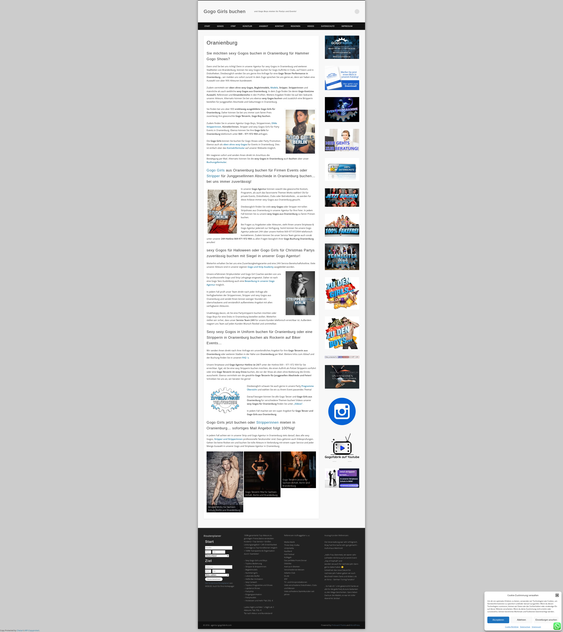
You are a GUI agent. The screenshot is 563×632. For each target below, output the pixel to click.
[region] (261, 482)
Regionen (295, 26)
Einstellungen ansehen (546, 620)
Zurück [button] (291, 507)
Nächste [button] (313, 507)
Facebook (345, 11)
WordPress (355, 625)
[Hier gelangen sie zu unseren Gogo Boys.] (342, 348)
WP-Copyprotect (32, 630)
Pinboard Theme (339, 625)
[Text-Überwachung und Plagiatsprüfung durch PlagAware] (342, 357)
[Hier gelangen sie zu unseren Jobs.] (342, 269)
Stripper (213, 176)
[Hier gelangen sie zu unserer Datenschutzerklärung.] (342, 180)
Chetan (20, 630)
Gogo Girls (216, 170)
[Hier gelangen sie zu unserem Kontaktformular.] (342, 150)
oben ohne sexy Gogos (235, 144)
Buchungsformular (216, 162)
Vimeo (351, 11)
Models (274, 87)
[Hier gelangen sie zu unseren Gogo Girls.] (342, 309)
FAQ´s (245, 357)
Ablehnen (521, 620)
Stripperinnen (268, 422)
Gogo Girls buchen (225, 11)
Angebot (263, 26)
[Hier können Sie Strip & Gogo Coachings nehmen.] (342, 388)
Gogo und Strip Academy (261, 266)
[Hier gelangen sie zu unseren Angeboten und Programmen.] (342, 121)
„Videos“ (298, 403)
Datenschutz (525, 627)
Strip (233, 26)
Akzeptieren (498, 620)
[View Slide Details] (225, 482)
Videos (310, 26)
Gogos (220, 26)
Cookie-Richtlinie (512, 627)
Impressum (536, 627)
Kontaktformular (236, 147)
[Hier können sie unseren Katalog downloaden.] (342, 89)
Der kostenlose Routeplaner (217, 583)
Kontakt (279, 26)
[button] (557, 595)
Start (207, 26)
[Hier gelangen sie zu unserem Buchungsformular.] (342, 206)
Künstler (247, 26)
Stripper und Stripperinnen (228, 439)
